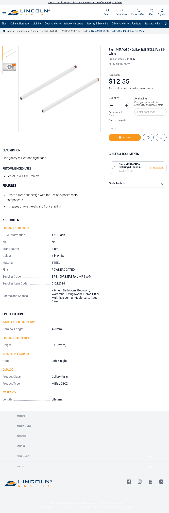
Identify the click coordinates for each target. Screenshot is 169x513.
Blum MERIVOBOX (49, 31)
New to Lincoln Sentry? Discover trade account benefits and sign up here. (85, 2)
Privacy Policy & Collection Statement (73, 503)
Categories (21, 31)
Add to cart (127, 137)
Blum (33, 31)
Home (9, 31)
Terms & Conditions (111, 503)
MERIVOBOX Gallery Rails (75, 31)
